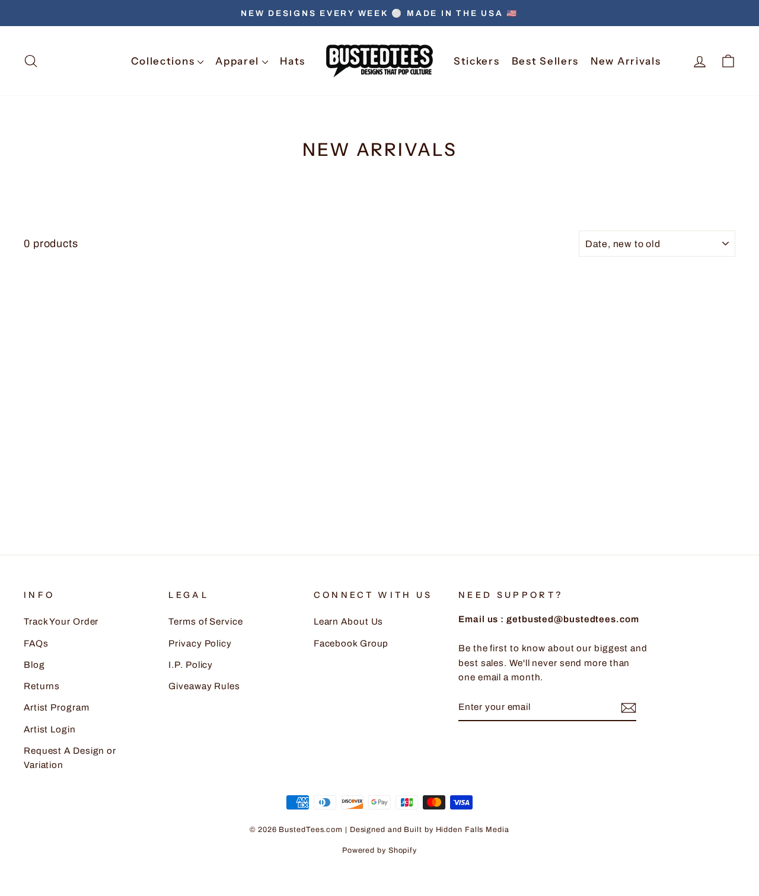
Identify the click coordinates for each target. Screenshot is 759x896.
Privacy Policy (200, 643)
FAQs (36, 643)
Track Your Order (61, 621)
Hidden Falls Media (472, 829)
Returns (42, 686)
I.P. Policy (190, 665)
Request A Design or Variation (70, 758)
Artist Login (50, 729)
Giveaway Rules (204, 686)
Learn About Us (349, 621)
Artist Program (57, 707)
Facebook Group (351, 643)
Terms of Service (205, 621)
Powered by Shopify (379, 850)
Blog (34, 665)
